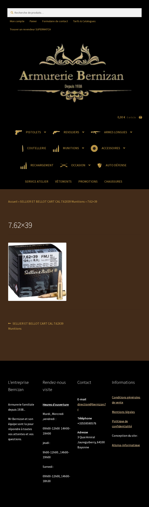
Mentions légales (123, 412)
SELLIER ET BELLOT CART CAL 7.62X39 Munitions (52, 201)
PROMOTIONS (88, 181)
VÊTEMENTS (63, 181)
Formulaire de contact (55, 21)
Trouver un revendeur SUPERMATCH (30, 29)
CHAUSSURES (113, 181)
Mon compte (17, 21)
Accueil (12, 201)
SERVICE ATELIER (36, 181)
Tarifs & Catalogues (84, 21)
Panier (33, 21)
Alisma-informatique (126, 445)
